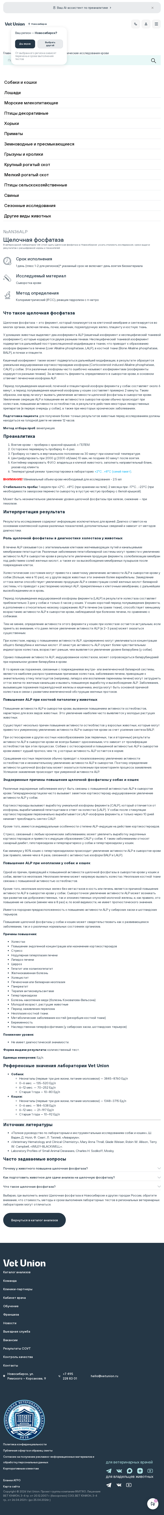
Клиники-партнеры (17, 1289)
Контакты (10, 1365)
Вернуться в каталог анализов (34, 1220)
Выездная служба (16, 1331)
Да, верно (25, 43)
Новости (9, 1323)
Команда (10, 1280)
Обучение (11, 1306)
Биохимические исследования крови (82, 53)
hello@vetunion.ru (104, 1376)
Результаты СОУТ (17, 1348)
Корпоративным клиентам (21, 1468)
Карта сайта (11, 1486)
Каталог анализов (16, 1272)
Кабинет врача (14, 1297)
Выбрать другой (50, 44)
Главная (8, 53)
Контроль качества (18, 1357)
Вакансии (10, 1340)
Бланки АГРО (12, 1480)
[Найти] (153, 60)
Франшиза (11, 1314)
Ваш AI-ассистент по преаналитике (82, 7)
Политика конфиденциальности (25, 1444)
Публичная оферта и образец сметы (28, 1450)
